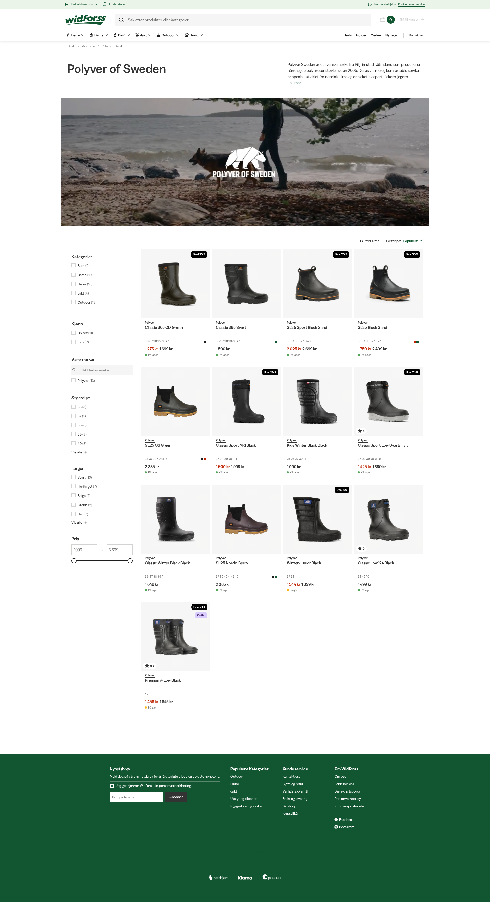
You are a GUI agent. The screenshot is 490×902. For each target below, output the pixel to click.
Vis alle (76, 452)
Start (71, 46)
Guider (361, 35)
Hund (234, 784)
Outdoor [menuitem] (168, 35)
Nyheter (391, 35)
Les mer (294, 83)
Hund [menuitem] (194, 35)
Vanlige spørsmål (295, 791)
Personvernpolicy (348, 798)
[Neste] (205, 284)
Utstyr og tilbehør (243, 798)
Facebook (346, 819)
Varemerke (89, 46)
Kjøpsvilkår (291, 813)
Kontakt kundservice (411, 4)
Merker (376, 35)
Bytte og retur (293, 784)
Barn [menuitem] (121, 35)
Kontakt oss (416, 35)
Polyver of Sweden (113, 46)
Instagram (346, 827)
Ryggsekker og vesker (246, 806)
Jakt (233, 791)
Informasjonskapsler (350, 806)
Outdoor (236, 776)
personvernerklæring (175, 785)
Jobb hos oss (344, 784)
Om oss (340, 776)
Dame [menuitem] (98, 35)
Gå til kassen (410, 19)
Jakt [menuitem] (143, 35)
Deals (348, 35)
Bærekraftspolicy (348, 791)
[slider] (74, 560)
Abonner (176, 797)
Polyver (150, 322)
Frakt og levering (295, 798)
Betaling (289, 806)
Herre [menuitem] (75, 35)
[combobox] (414, 241)
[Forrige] (146, 284)
